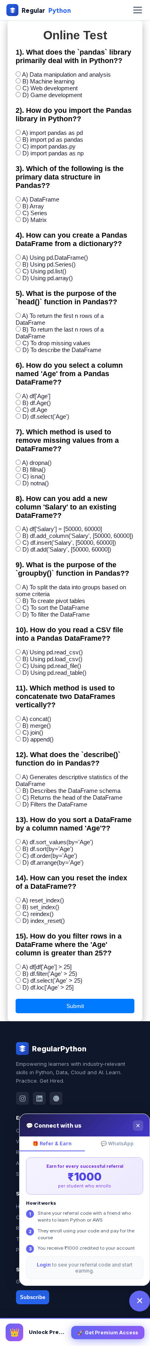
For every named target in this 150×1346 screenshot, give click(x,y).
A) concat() (36, 718)
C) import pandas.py (49, 146)
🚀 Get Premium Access (108, 1333)
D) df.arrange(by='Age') (53, 862)
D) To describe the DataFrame (61, 349)
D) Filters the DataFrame (54, 804)
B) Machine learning (48, 81)
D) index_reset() (43, 920)
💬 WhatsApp (117, 1143)
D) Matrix (34, 219)
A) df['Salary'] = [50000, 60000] (62, 528)
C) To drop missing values (56, 343)
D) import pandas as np (53, 153)
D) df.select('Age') (45, 416)
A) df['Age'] (36, 396)
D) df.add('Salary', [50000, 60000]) (66, 549)
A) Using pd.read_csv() (52, 652)
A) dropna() (37, 462)
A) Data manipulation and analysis (66, 74)
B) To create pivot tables (53, 600)
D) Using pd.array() (47, 278)
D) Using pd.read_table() (54, 672)
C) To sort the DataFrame (55, 607)
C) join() (32, 732)
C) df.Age (34, 409)
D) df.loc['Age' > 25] (48, 987)
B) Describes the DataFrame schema (71, 790)
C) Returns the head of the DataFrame (72, 797)
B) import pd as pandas (52, 139)
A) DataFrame (40, 199)
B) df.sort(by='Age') (47, 848)
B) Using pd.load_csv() (52, 659)
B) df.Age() (36, 402)
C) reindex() (38, 913)
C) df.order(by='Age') (49, 855)
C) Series (34, 213)
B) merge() (36, 725)
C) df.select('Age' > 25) (52, 980)
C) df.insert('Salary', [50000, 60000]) (69, 542)
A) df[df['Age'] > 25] (47, 966)
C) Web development (50, 88)
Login (44, 1265)
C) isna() (33, 476)
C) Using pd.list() (44, 271)
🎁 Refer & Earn (52, 1143)
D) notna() (35, 483)
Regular (46, 10)
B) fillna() (34, 469)
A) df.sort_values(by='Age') (57, 842)
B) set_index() (40, 907)
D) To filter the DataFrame (56, 614)
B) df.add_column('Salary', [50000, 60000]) (77, 535)
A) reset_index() (43, 900)
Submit (75, 1006)
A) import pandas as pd (52, 132)
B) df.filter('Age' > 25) (49, 973)
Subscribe (32, 1297)
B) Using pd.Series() (49, 264)
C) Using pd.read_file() (51, 665)
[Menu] (138, 10)
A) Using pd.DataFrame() (55, 257)
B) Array (33, 206)
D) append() (38, 739)
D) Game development (52, 95)
